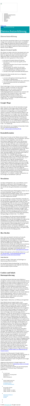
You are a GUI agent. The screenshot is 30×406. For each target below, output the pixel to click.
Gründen (6, 13)
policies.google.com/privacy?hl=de (13, 128)
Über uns (6, 19)
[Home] (3, 25)
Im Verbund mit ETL (7, 383)
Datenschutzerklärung (8, 394)
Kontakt (6, 21)
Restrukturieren (7, 15)
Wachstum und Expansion (9, 14)
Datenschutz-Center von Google (21, 364)
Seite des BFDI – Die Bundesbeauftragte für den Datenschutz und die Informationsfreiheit (13, 254)
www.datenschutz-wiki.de (22, 249)
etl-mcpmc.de (7, 404)
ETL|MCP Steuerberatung (8, 384)
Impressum (5, 396)
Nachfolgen (6, 16)
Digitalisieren (7, 17)
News (5, 18)
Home (2, 27)
